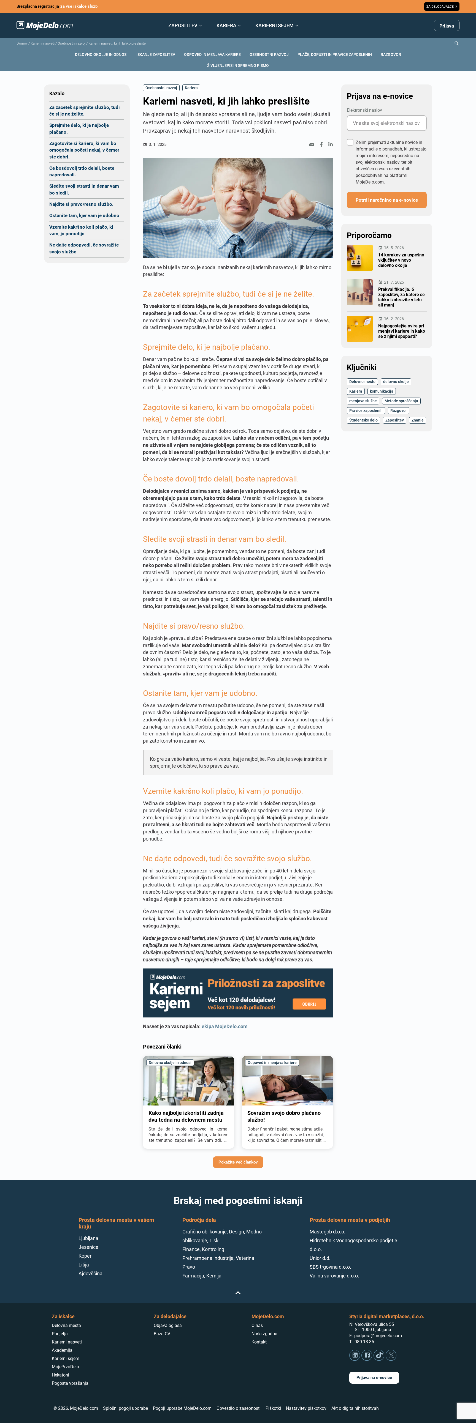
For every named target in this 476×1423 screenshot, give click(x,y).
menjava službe (363, 400)
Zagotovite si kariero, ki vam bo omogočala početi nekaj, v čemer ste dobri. (84, 150)
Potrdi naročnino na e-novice (387, 200)
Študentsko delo (363, 420)
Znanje (418, 420)
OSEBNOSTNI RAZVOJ (269, 54)
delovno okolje (396, 381)
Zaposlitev (394, 420)
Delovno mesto (362, 381)
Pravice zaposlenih (366, 410)
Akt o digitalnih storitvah (355, 1408)
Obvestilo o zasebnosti (239, 1408)
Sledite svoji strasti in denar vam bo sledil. (84, 189)
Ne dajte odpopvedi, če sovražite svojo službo (84, 248)
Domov (22, 43)
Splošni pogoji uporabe (125, 1408)
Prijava (446, 26)
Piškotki (273, 1408)
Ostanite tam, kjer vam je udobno (84, 215)
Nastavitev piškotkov (306, 1408)
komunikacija (381, 391)
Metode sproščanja (401, 400)
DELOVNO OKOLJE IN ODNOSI (101, 54)
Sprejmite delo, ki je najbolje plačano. (79, 128)
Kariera (191, 87)
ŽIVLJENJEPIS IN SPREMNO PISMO (238, 65)
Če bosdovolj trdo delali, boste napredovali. (81, 171)
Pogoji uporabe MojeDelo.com (182, 1408)
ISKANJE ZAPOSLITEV (155, 54)
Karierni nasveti (43, 43)
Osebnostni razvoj (71, 43)
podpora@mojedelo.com (378, 1335)
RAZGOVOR (391, 54)
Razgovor (398, 410)
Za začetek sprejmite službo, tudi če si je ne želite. (84, 110)
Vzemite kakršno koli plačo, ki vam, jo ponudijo (81, 230)
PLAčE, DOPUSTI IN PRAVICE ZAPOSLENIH (335, 54)
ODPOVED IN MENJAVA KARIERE (212, 54)
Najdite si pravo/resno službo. (81, 204)
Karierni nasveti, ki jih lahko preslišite (117, 43)
